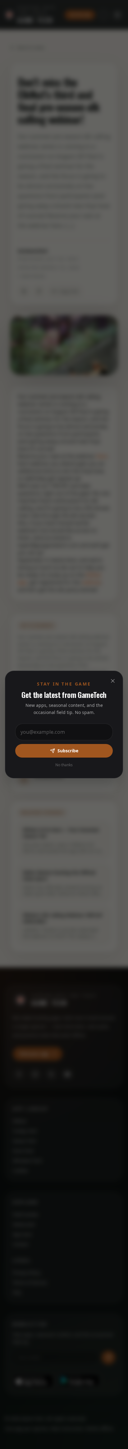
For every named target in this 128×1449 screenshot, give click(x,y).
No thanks (64, 765)
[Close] (113, 681)
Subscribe (67, 751)
